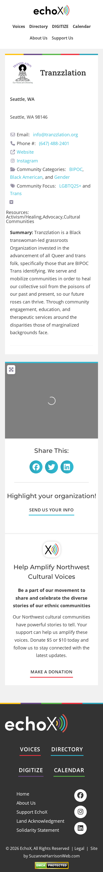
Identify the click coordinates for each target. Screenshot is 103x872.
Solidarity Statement (37, 830)
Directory (38, 26)
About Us (39, 38)
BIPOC (75, 169)
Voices (18, 26)
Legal (79, 848)
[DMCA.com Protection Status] (51, 867)
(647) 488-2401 (54, 143)
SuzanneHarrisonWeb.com (54, 856)
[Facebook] (80, 795)
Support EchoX (31, 812)
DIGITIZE (60, 26)
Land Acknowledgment (40, 821)
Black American (26, 177)
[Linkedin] (80, 828)
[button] (36, 466)
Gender (62, 177)
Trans (16, 193)
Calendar (82, 26)
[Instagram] (80, 812)
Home (22, 794)
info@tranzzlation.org (55, 135)
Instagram (27, 161)
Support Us (62, 38)
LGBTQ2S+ (70, 186)
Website (25, 152)
